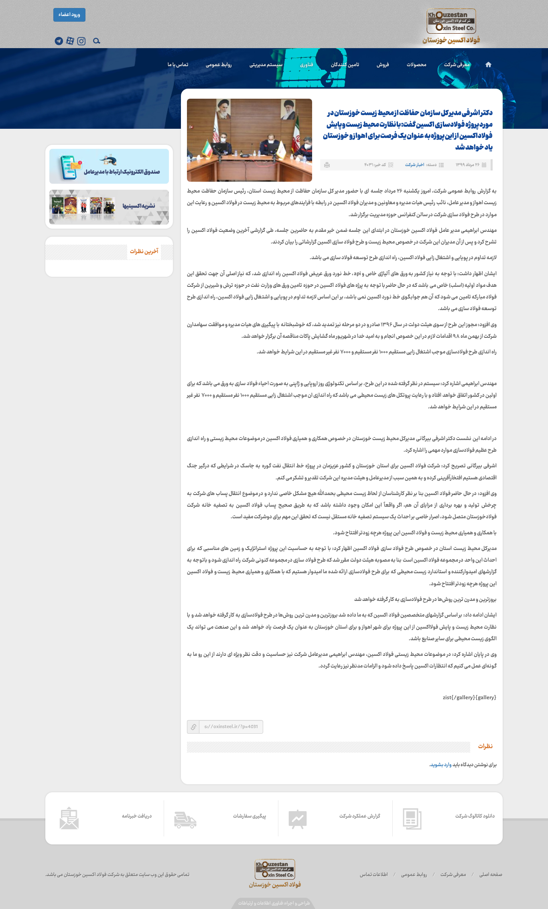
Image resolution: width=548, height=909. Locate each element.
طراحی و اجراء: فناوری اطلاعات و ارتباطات (274, 903)
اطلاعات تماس (374, 874)
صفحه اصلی (490, 874)
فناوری (306, 65)
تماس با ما (178, 65)
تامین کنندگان (345, 65)
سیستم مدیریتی (266, 65)
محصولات (416, 65)
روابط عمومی (219, 65)
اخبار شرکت (414, 165)
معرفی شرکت (457, 65)
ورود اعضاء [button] (69, 14)
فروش (383, 65)
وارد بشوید (441, 765)
